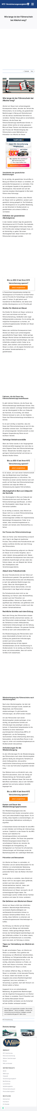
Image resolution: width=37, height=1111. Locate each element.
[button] (4, 1032)
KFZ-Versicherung (8, 1019)
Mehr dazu (23, 1014)
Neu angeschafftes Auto (19, 162)
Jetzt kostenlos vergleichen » (18, 165)
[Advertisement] (18, 48)
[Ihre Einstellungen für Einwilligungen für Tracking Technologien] (3, 1108)
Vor (32, 71)
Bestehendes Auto (19, 160)
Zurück (26, 71)
